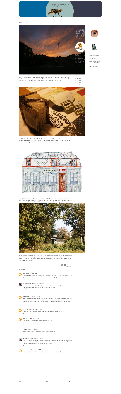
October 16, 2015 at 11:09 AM (34, 349)
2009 (78, 129)
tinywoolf (60, 5)
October (80, 91)
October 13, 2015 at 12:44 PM (33, 296)
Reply (24, 279)
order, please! (81, 93)
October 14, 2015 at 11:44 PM (36, 338)
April (79, 111)
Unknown (25, 349)
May (79, 109)
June (79, 107)
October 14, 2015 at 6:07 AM (33, 329)
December (80, 87)
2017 (78, 82)
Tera (24, 273)
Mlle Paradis (25, 309)
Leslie (24, 318)
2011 (78, 125)
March (79, 113)
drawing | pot (81, 99)
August (79, 103)
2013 (78, 121)
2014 (78, 119)
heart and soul (81, 97)
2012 (78, 123)
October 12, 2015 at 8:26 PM (31, 273)
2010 (78, 127)
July (79, 105)
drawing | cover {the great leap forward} (86, 95)
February (80, 115)
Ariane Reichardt (27, 283)
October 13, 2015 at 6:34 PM (32, 318)
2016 (78, 84)
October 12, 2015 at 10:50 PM (37, 283)
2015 (78, 86)
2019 (78, 78)
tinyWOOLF (68, 266)
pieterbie (25, 329)
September (80, 101)
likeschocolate (26, 338)
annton (24, 296)
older (70, 381)
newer (20, 381)
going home (45, 381)
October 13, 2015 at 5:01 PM (35, 309)
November (80, 89)
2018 (78, 80)
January (80, 117)
